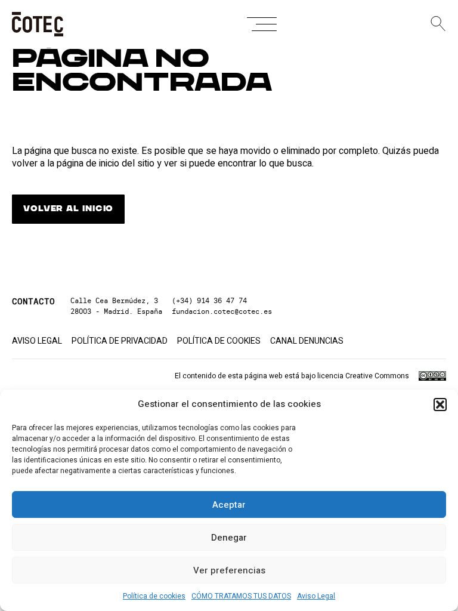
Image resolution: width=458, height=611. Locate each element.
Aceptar (229, 504)
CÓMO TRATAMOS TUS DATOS (241, 596)
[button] (440, 405)
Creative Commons (377, 376)
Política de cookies (154, 596)
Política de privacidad (120, 341)
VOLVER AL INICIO (68, 209)
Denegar (229, 537)
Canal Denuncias (307, 341)
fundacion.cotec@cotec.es (222, 311)
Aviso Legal (316, 596)
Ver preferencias (229, 570)
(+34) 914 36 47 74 (209, 300)
